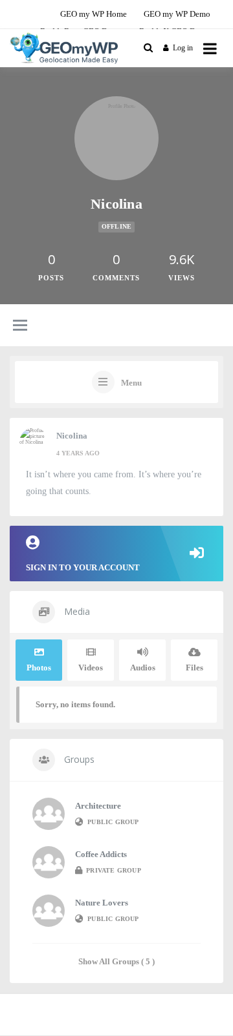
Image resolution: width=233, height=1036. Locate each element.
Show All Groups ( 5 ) (116, 961)
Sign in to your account (83, 567)
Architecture (98, 806)
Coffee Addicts (101, 854)
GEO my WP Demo (177, 14)
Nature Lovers (101, 902)
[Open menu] (210, 48)
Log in (183, 47)
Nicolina (71, 435)
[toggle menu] (20, 326)
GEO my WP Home (93, 14)
